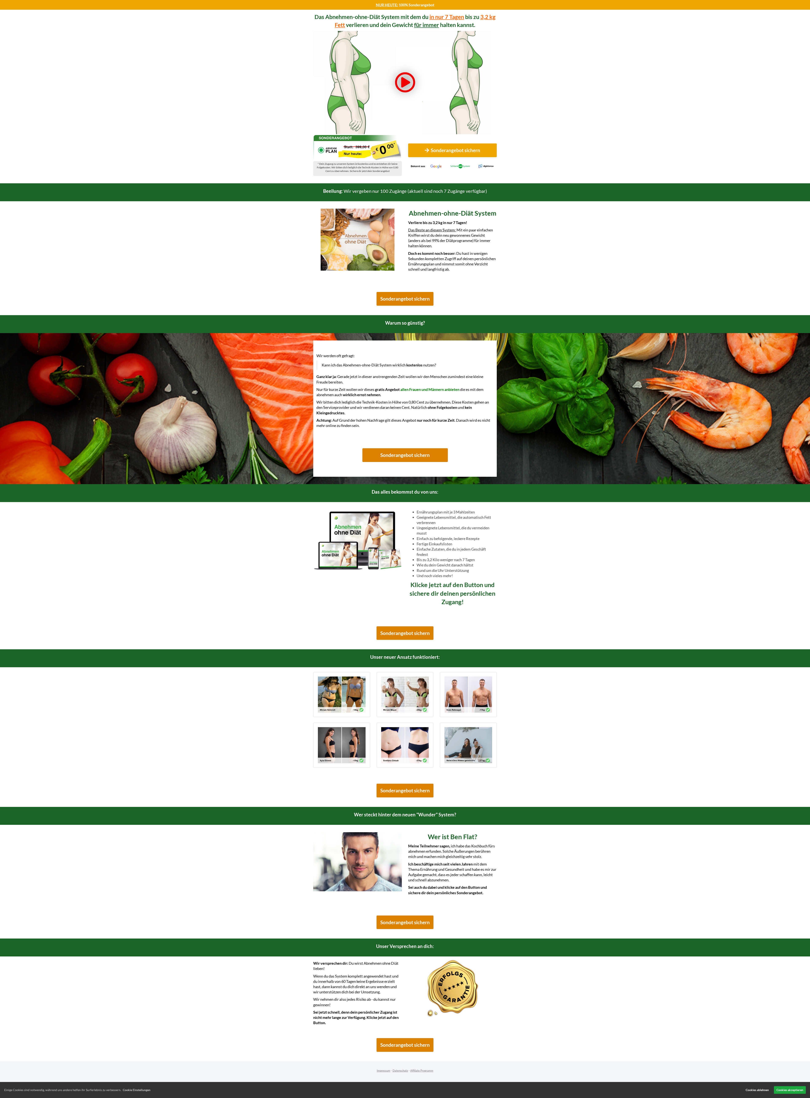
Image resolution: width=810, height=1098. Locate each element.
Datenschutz (400, 1070)
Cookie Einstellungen (136, 1090)
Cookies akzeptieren (789, 1090)
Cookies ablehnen (757, 1090)
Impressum (383, 1070)
